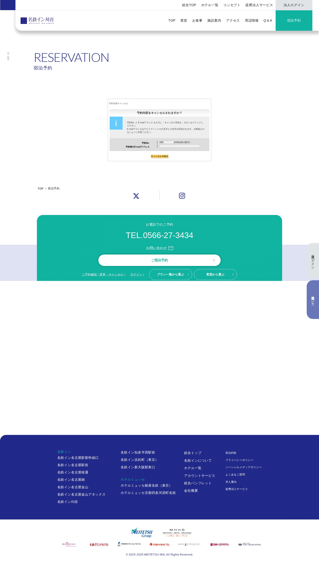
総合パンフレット (198, 483)
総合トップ (192, 453)
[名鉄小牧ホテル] (159, 544)
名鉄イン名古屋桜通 (72, 472)
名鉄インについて (198, 460)
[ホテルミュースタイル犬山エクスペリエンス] (190, 544)
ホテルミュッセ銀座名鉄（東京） (146, 485)
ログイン (136, 274)
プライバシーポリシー (239, 460)
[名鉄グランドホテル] (99, 545)
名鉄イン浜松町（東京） (140, 459)
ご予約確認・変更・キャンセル (102, 274)
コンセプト (232, 5)
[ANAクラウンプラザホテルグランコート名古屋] (69, 544)
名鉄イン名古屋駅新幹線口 (78, 458)
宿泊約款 (231, 452)
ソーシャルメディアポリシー (243, 467)
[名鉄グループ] (141, 533)
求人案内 (231, 481)
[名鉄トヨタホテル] (220, 544)
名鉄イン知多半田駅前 (138, 452)
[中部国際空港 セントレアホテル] (129, 544)
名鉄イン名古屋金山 (72, 487)
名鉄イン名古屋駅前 (72, 465)
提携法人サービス (259, 5)
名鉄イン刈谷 (67, 502)
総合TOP (189, 5)
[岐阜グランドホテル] (250, 544)
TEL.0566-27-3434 (159, 235)
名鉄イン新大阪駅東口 (138, 467)
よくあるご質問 (235, 474)
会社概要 (191, 490)
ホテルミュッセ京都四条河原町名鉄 (148, 493)
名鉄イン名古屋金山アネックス (81, 494)
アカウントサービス (199, 475)
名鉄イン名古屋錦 (71, 479)
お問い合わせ (156, 248)
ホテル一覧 (209, 5)
